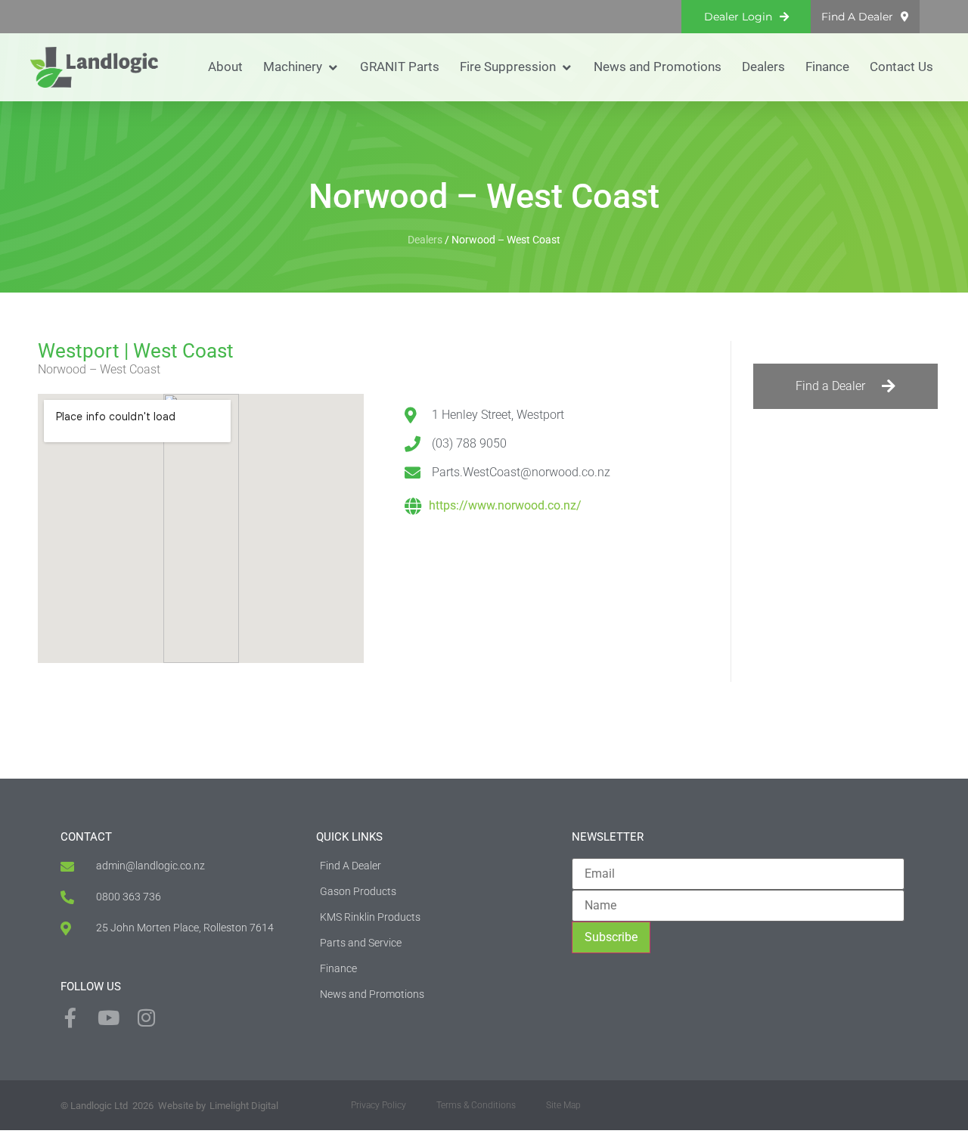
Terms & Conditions (476, 1105)
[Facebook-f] (70, 1017)
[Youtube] (108, 1017)
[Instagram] (146, 1017)
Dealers (425, 240)
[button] (301, 67)
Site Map (563, 1105)
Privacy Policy (378, 1105)
